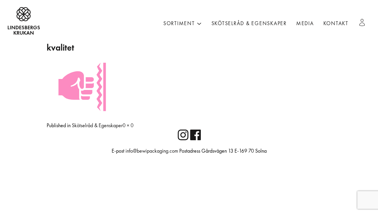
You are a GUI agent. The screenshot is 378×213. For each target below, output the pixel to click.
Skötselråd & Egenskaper (249, 23)
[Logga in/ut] (364, 22)
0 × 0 (128, 125)
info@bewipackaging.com (152, 151)
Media (305, 23)
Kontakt (335, 23)
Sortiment (179, 23)
